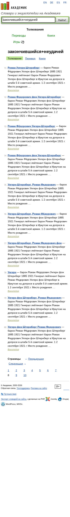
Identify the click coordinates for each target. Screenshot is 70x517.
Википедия (13, 90)
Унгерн (12, 272)
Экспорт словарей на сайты (13, 399)
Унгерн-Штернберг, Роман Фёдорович (32, 213)
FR (64, 2)
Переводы (19, 35)
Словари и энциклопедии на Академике (30, 13)
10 (25, 375)
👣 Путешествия (8, 394)
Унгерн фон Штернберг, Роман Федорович (34, 297)
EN (45, 2)
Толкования (35, 29)
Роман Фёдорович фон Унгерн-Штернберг (34, 155)
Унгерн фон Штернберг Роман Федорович (34, 326)
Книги (51, 35)
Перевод (30, 58)
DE (51, 2)
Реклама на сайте (39, 388)
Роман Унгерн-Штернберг (24, 67)
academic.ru (14, 6)
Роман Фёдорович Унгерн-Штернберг (31, 126)
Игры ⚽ (19, 41)
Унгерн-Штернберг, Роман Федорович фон (35, 243)
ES (58, 2)
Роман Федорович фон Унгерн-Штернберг (34, 96)
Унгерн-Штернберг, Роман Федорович (32, 184)
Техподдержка (23, 388)
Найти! (62, 20)
